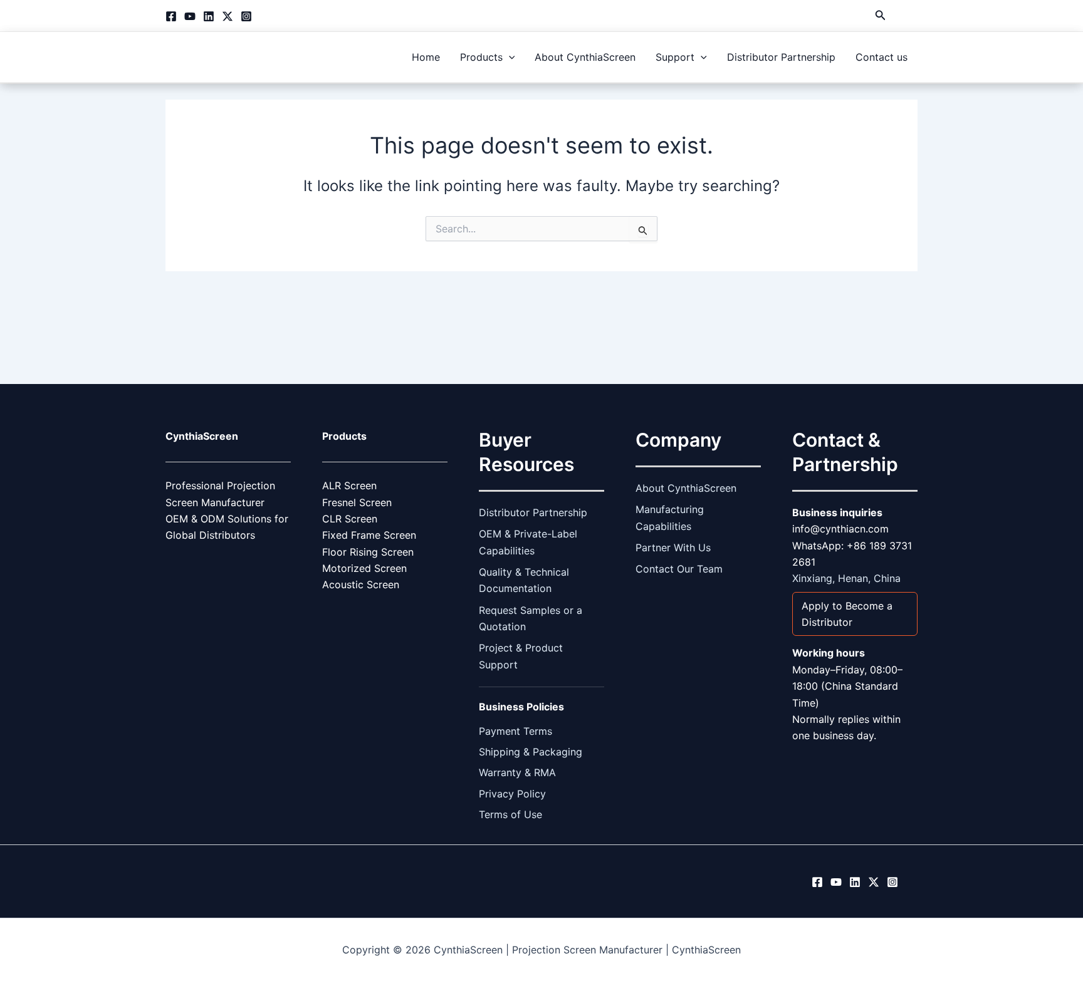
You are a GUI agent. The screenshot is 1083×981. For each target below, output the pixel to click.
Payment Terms (515, 731)
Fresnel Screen (357, 502)
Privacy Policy (512, 793)
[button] (880, 15)
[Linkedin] (208, 16)
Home (426, 57)
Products (481, 57)
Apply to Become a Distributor (847, 614)
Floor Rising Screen (368, 552)
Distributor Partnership (781, 57)
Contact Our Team (679, 569)
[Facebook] (171, 16)
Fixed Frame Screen (369, 535)
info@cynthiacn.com (840, 528)
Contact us (881, 57)
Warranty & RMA (517, 772)
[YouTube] (190, 16)
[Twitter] (227, 16)
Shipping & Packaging (530, 751)
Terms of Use (510, 814)
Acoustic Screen (360, 584)
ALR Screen (349, 485)
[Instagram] (246, 16)
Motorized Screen (364, 568)
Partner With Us (673, 547)
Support (675, 57)
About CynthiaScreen (585, 57)
